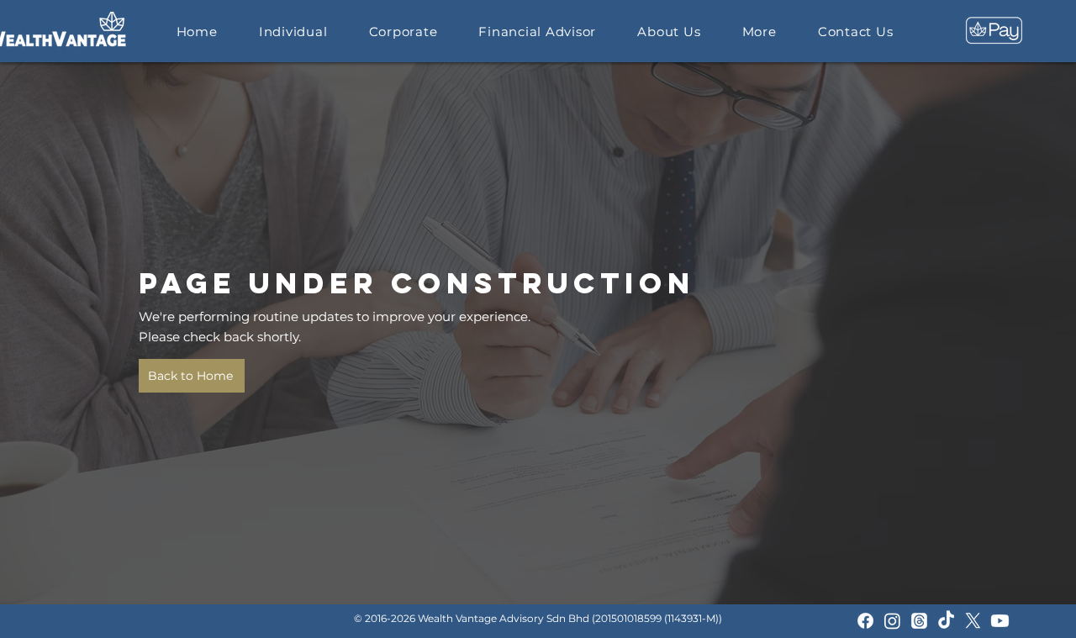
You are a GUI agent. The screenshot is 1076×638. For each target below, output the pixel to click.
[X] (973, 620)
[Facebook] (865, 620)
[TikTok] (946, 620)
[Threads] (919, 620)
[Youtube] (999, 620)
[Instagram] (892, 620)
